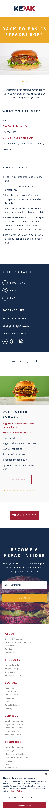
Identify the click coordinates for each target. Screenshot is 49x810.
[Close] (46, 774)
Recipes (8, 761)
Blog (7, 764)
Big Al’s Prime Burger (15, 432)
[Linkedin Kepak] (20, 341)
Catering (9, 708)
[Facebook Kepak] (12, 341)
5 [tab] (17, 490)
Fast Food (9, 688)
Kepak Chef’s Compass (15, 747)
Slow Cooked (10, 671)
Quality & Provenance (14, 638)
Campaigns (10, 750)
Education (9, 698)
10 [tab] (33, 490)
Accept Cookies (24, 805)
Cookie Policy (16, 791)
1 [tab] (23, 81)
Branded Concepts (13, 727)
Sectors (11, 682)
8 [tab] (27, 490)
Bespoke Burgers (13, 668)
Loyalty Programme (14, 721)
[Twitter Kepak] (5, 341)
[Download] (5, 282)
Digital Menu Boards (14, 724)
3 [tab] (10, 490)
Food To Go (10, 691)
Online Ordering (12, 731)
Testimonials (10, 649)
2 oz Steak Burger (13, 126)
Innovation (9, 645)
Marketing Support (13, 734)
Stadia (7, 701)
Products (12, 660)
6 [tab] (20, 490)
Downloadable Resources (16, 757)
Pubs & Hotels (11, 694)
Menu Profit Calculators (15, 754)
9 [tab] (30, 490)
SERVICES (11, 715)
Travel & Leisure (12, 705)
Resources (13, 742)
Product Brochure (13, 675)
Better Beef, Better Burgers (18, 642)
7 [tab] (23, 490)
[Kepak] (24, 10)
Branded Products (13, 665)
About (10, 633)
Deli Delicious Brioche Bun (18, 137)
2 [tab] (26, 81)
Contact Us (10, 652)
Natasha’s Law (11, 767)
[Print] (5, 290)
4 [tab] (14, 490)
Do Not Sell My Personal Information (24, 798)
